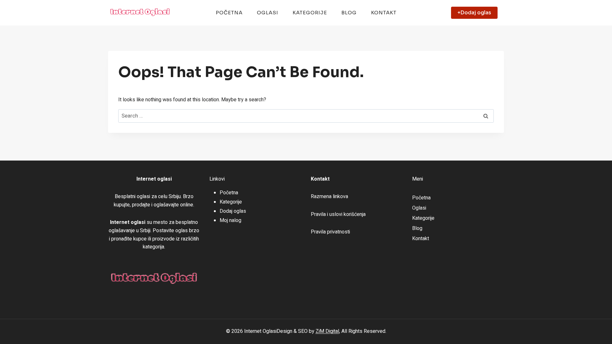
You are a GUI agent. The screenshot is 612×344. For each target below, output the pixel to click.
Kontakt (384, 13)
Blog (349, 13)
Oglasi (267, 13)
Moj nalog (230, 220)
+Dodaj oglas (474, 12)
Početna (229, 13)
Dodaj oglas (233, 211)
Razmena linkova (329, 196)
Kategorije (310, 13)
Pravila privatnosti (330, 232)
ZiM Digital (327, 331)
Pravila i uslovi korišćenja (338, 214)
